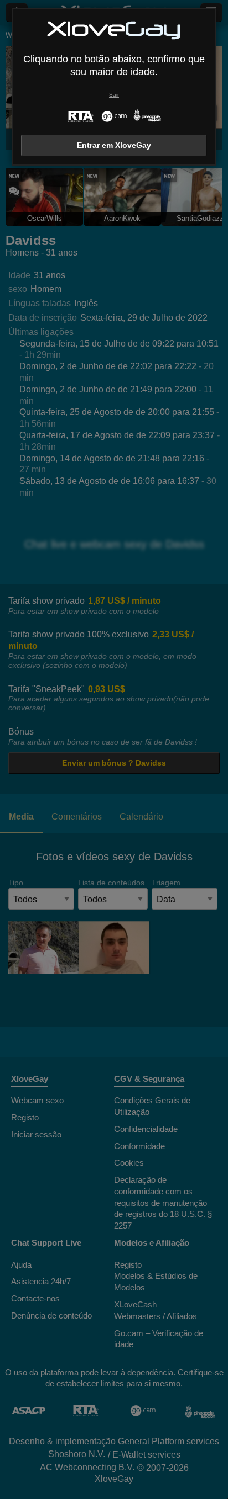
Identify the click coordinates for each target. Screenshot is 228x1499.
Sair (114, 95)
